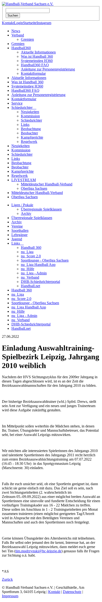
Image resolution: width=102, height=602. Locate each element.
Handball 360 (31, 248)
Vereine (17, 226)
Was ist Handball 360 (37, 56)
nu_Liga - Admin (34, 273)
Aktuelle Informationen (38, 52)
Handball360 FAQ (35, 65)
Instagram (44, 23)
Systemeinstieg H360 (37, 61)
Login (18, 23)
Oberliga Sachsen (34, 188)
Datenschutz (72, 592)
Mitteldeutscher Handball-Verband (46, 184)
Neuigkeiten (30, 112)
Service (17, 103)
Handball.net (30, 286)
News (15, 31)
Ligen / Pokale (22, 205)
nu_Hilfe (27, 269)
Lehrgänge (19, 235)
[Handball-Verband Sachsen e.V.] (27, 4)
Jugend (16, 239)
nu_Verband (30, 277)
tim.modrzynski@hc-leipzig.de (38, 551)
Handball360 (21, 48)
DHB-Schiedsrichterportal (40, 282)
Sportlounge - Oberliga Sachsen (45, 260)
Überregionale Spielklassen (41, 209)
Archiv (26, 213)
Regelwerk (29, 142)
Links (25, 125)
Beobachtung (31, 129)
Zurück (7, 579)
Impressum (10, 596)
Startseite (30, 23)
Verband (17, 35)
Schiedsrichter (23, 107)
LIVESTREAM (23, 180)
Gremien (27, 39)
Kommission (30, 116)
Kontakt (8, 23)
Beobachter (29, 133)
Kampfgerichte (32, 137)
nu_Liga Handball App (38, 265)
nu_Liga (27, 252)
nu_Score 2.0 (31, 256)
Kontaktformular (33, 73)
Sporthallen (19, 230)
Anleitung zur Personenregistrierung (48, 69)
